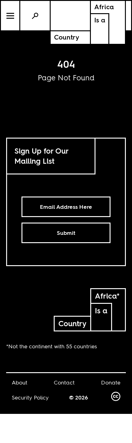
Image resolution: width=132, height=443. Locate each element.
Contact (64, 382)
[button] (10, 15)
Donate (110, 382)
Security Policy (30, 397)
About (19, 382)
